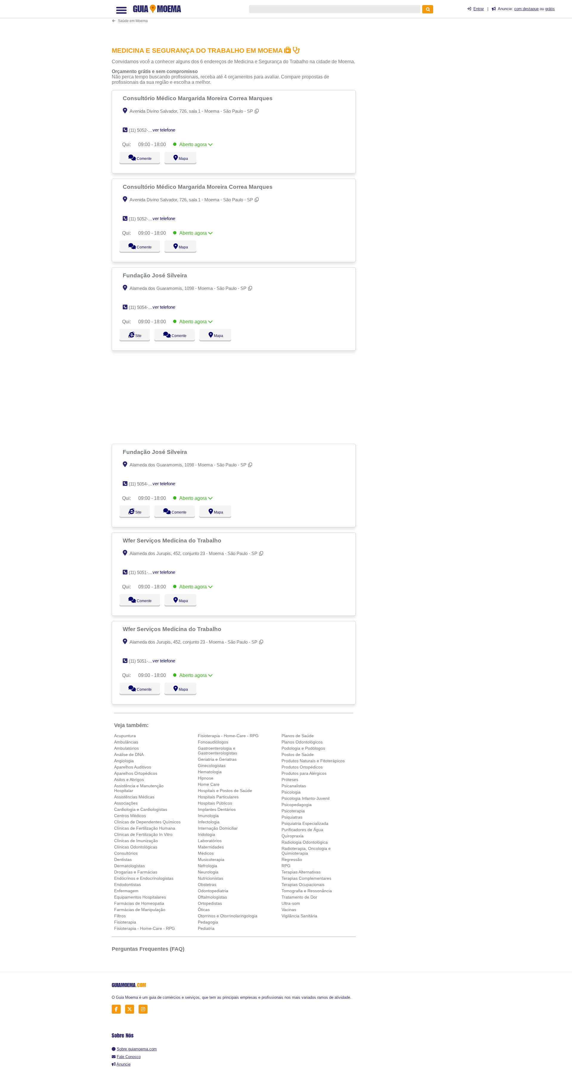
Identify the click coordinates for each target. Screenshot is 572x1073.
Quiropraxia (293, 836)
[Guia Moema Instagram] (145, 1009)
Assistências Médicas (134, 796)
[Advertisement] (237, 20)
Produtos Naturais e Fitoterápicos (313, 760)
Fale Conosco (129, 1057)
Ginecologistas (212, 765)
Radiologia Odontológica (305, 842)
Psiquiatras (292, 817)
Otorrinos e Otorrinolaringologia (227, 915)
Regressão (292, 859)
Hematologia (210, 771)
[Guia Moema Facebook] (118, 1009)
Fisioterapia (125, 922)
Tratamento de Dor (299, 897)
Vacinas (289, 909)
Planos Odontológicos (302, 742)
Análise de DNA (129, 754)
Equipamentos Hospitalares (140, 897)
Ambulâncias (126, 742)
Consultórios (126, 853)
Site (137, 336)
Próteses (290, 779)
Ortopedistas (210, 903)
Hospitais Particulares (218, 796)
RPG (286, 865)
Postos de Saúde (298, 754)
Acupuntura (125, 735)
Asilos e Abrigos (129, 779)
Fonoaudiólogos (213, 742)
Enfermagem (126, 890)
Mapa (182, 159)
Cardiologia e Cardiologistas (140, 809)
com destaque (526, 9)
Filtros (120, 915)
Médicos (206, 853)
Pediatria (206, 928)
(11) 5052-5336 (143, 130)
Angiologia (124, 760)
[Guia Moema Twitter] (131, 1009)
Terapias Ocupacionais (303, 884)
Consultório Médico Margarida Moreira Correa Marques (198, 98)
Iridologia (206, 834)
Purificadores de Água (302, 829)
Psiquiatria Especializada (305, 823)
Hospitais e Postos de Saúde (225, 790)
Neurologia (208, 872)
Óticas (204, 909)
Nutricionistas (210, 878)
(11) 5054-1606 (143, 307)
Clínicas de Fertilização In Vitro (143, 834)
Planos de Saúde (298, 735)
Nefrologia (207, 865)
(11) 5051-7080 (143, 572)
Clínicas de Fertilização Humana (144, 828)
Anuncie (123, 1064)
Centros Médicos (130, 815)
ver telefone (164, 129)
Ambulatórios (126, 748)
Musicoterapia (211, 859)
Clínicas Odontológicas (135, 847)
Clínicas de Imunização (136, 840)
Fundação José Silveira (156, 275)
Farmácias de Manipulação (139, 909)
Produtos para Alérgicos (304, 773)
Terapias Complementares (306, 878)
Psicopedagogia (297, 804)
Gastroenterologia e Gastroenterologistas (217, 750)
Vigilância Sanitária (299, 915)
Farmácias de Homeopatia (139, 903)
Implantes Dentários (217, 809)
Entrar (478, 9)
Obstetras (207, 884)
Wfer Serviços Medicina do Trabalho (173, 540)
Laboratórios (210, 840)
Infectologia (209, 822)
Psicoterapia (293, 810)
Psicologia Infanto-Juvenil (305, 798)
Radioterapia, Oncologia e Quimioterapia (306, 851)
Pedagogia (208, 922)
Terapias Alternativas (301, 872)
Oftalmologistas (212, 897)
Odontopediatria (213, 890)
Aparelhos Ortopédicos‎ (135, 773)
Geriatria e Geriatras (217, 759)
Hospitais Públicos (215, 803)
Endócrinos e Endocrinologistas (143, 878)
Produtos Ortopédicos (302, 767)
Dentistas (123, 859)
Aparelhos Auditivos (132, 767)
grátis (550, 9)
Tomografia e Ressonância (307, 890)
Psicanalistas (294, 785)
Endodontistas (127, 884)
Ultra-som (291, 903)
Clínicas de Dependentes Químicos (147, 822)
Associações (126, 803)
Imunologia (208, 815)
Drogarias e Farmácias (135, 872)
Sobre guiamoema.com (137, 1049)
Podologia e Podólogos (303, 748)
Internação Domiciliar (218, 828)
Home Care (209, 784)
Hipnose (205, 778)
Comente (140, 159)
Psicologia (291, 792)
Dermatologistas (129, 865)
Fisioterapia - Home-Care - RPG (144, 928)
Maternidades (211, 847)
